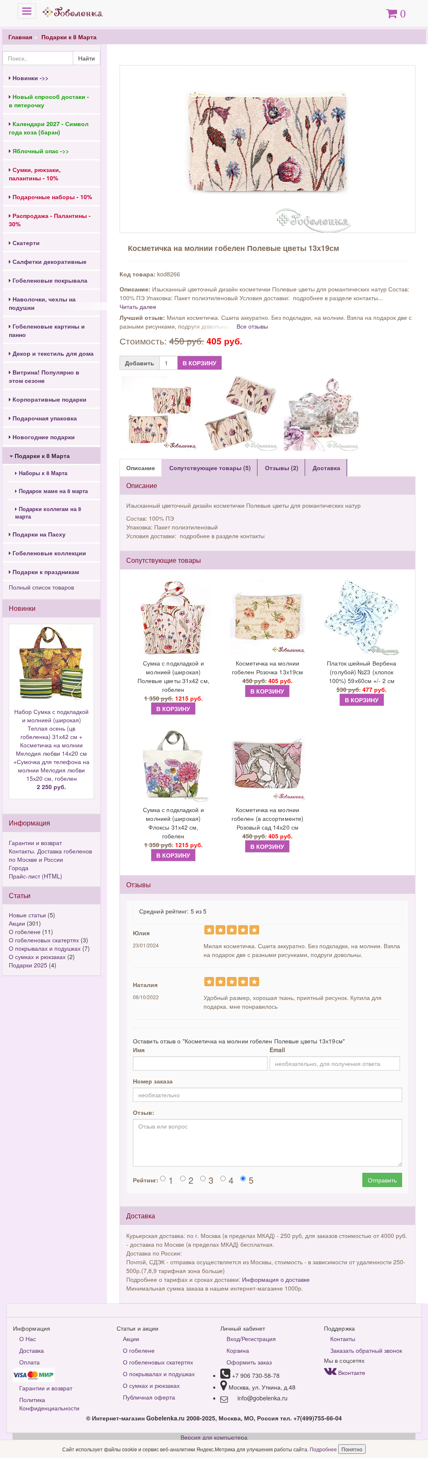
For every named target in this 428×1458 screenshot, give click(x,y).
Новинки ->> (29, 77)
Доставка (31, 1350)
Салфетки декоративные (49, 261)
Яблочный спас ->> (40, 151)
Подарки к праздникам (45, 571)
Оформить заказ (249, 1362)
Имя (139, 1049)
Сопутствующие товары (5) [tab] (210, 467)
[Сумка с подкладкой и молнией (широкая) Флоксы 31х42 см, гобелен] (173, 764)
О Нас (27, 1338)
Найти (86, 58)
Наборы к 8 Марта (42, 473)
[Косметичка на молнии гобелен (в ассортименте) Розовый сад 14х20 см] (267, 764)
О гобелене (25, 931)
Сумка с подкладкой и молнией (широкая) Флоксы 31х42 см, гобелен (173, 822)
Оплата (29, 1362)
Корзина (238, 1350)
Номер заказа (153, 1081)
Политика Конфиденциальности (49, 1403)
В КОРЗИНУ (200, 363)
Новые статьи (27, 915)
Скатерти (25, 242)
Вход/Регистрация (251, 1338)
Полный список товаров (41, 587)
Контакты (342, 1338)
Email (277, 1049)
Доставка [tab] (326, 467)
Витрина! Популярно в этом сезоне (44, 376)
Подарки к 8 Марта (69, 37)
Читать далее (138, 306)
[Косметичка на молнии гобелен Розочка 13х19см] (267, 617)
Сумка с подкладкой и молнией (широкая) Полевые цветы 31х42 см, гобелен (173, 676)
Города (18, 867)
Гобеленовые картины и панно (47, 330)
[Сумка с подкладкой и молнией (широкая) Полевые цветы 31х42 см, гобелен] (173, 617)
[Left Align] (209, 929)
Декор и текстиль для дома (52, 353)
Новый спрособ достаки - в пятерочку (49, 100)
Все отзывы (252, 326)
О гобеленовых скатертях (44, 940)
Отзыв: (143, 1112)
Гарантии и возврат (35, 842)
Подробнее (324, 1449)
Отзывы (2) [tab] (281, 467)
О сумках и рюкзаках (37, 956)
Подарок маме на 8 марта (52, 491)
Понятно (351, 1449)
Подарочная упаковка (44, 418)
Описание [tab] (140, 467)
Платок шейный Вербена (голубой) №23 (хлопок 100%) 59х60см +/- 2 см (361, 672)
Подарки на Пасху (38, 534)
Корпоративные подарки (49, 399)
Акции (17, 923)
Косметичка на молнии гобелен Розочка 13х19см (267, 667)
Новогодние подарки (43, 437)
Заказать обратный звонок (366, 1350)
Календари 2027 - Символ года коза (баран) (49, 127)
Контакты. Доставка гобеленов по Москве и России (50, 855)
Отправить (382, 1180)
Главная (20, 37)
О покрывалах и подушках (45, 948)
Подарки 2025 (28, 965)
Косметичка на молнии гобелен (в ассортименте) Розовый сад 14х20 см (267, 818)
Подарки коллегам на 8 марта (48, 512)
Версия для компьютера (214, 1437)
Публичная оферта (149, 1397)
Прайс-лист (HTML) (35, 876)
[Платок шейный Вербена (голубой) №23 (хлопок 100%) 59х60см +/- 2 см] (362, 617)
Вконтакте (350, 1372)
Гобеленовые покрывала (49, 280)
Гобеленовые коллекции (48, 553)
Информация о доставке (276, 1279)
